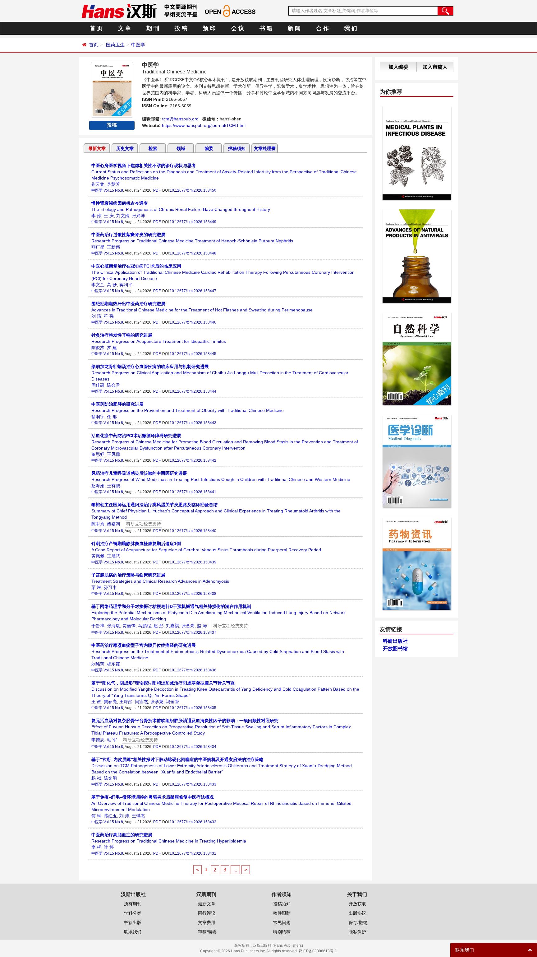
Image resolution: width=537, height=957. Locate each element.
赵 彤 (158, 625)
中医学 (138, 44)
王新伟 (113, 247)
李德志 (97, 739)
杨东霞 (113, 663)
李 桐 (96, 847)
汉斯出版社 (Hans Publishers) (278, 945)
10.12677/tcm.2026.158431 (193, 853)
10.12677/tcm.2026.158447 (193, 291)
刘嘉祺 (172, 625)
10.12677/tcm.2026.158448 (193, 253)
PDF (156, 190)
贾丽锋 (128, 625)
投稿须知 (237, 148)
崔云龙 (97, 184)
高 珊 (112, 284)
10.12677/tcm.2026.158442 (193, 460)
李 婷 (96, 215)
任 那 (112, 416)
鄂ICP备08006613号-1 (318, 951)
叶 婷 (109, 847)
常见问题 (282, 922)
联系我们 (132, 931)
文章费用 (206, 922)
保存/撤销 (358, 922)
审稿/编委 (207, 931)
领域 (181, 148)
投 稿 (181, 28)
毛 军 (112, 739)
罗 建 (112, 347)
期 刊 (152, 28)
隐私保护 (357, 931)
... (235, 869)
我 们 (350, 28)
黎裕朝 (113, 523)
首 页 (96, 28)
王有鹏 (113, 485)
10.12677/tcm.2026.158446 (193, 322)
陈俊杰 (97, 347)
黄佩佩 (97, 555)
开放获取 (357, 903)
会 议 (237, 28)
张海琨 (113, 625)
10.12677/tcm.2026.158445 (193, 354)
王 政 (96, 701)
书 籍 (265, 28)
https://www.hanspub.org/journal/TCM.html (204, 125)
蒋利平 (125, 284)
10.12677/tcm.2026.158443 (193, 423)
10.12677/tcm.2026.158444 (193, 391)
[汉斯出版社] (119, 10)
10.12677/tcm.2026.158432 (193, 822)
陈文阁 (110, 778)
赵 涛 (202, 625)
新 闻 (294, 28)
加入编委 (398, 67)
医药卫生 (115, 44)
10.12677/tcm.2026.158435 (193, 708)
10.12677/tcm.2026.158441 (193, 492)
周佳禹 (97, 385)
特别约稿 (282, 931)
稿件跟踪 (282, 913)
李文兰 (97, 284)
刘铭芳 (97, 663)
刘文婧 (122, 215)
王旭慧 (113, 555)
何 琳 (96, 815)
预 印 (209, 28)
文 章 (124, 28)
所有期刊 (132, 903)
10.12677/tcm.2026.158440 (193, 531)
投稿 (112, 125)
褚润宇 (97, 416)
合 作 (322, 28)
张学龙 (156, 701)
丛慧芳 (113, 184)
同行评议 (206, 913)
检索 (153, 148)
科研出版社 (395, 641)
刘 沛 (124, 815)
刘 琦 (96, 316)
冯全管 (172, 701)
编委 (208, 148)
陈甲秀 (97, 523)
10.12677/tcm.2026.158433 (193, 784)
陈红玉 (110, 815)
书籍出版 (132, 922)
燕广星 (97, 247)
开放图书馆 (395, 648)
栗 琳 (96, 587)
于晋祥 (97, 625)
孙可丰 (110, 587)
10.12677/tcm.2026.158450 (193, 190)
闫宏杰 (141, 701)
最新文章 (97, 148)
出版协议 (357, 913)
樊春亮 (110, 701)
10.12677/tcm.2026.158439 (193, 562)
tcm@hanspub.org (180, 118)
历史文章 (125, 148)
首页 (93, 44)
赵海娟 (97, 485)
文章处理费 (265, 148)
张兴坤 (138, 215)
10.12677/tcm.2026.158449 (193, 222)
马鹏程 (144, 625)
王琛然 (125, 701)
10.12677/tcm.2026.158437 (193, 632)
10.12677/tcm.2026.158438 (193, 593)
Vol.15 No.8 (113, 190)
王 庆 (109, 215)
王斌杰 (138, 815)
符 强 (109, 316)
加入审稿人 (435, 67)
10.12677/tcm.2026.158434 (193, 747)
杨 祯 (96, 778)
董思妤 (97, 454)
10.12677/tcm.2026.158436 (193, 670)
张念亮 (188, 625)
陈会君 (113, 385)
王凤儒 (113, 454)
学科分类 (132, 913)
